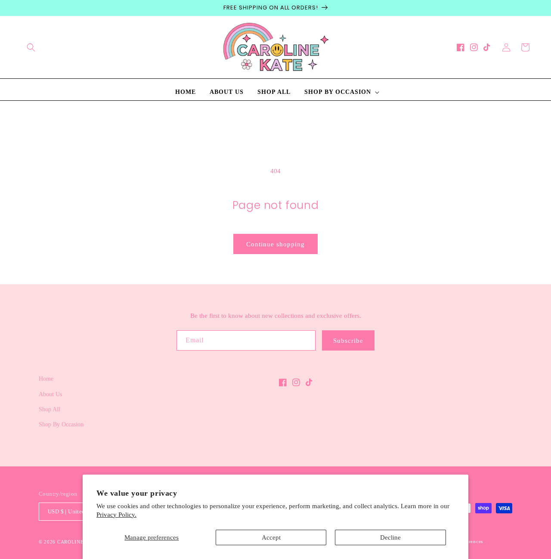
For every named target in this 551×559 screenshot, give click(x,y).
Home (46, 379)
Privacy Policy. (116, 514)
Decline (390, 537)
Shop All (49, 409)
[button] (31, 47)
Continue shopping (275, 244)
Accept (271, 537)
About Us (50, 394)
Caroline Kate (78, 541)
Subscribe (348, 340)
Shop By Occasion (61, 424)
